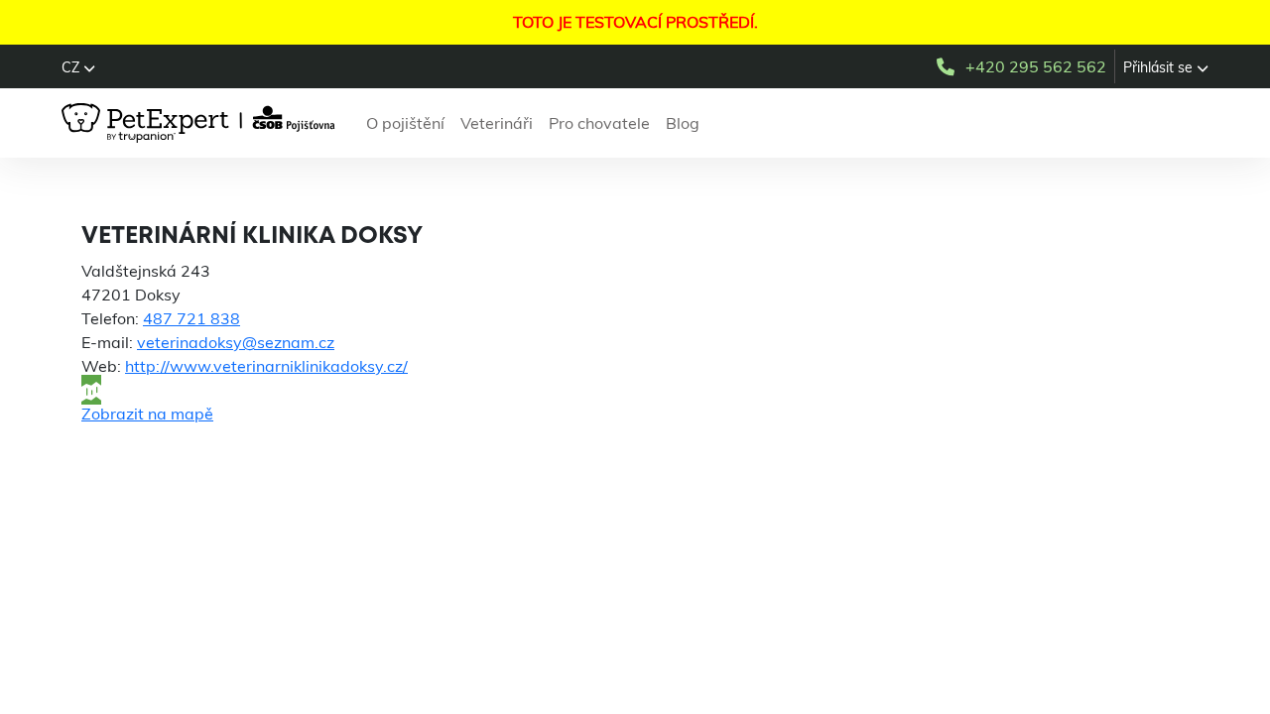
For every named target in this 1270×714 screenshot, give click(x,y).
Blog (682, 123)
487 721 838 (191, 318)
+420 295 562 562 (1035, 66)
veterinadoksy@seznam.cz (235, 342)
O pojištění (405, 123)
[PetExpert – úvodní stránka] (202, 123)
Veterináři (496, 123)
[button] (78, 67)
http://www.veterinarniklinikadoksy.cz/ (266, 366)
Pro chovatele (599, 123)
